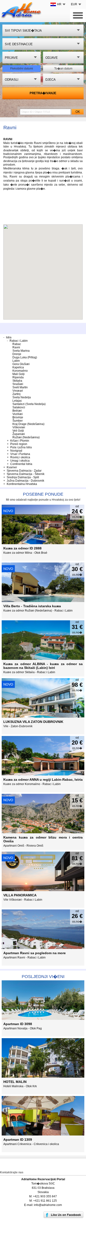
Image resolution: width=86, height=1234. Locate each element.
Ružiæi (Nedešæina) (26, 437)
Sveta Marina (21, 350)
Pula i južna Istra (21, 447)
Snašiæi (17, 384)
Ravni (16, 347)
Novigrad (16, 450)
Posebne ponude (43, 494)
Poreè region (18, 444)
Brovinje (17, 417)
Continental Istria (21, 464)
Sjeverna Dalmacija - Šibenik (25, 474)
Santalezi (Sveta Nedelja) (29, 404)
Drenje (16, 354)
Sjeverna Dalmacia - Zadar (24, 470)
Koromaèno (20, 370)
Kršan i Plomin (19, 440)
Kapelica (18, 367)
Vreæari (17, 390)
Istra (8, 337)
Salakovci (18, 407)
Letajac (17, 400)
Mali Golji (18, 374)
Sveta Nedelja (21, 397)
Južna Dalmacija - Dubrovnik (25, 480)
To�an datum (63, 68)
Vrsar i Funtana (20, 454)
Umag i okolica (20, 460)
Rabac (16, 344)
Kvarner (12, 467)
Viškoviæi (18, 427)
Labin (16, 360)
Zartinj (16, 394)
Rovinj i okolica (20, 457)
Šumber (17, 420)
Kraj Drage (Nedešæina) (28, 424)
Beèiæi (17, 410)
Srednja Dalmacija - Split (23, 477)
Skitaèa (17, 380)
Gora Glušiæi (21, 364)
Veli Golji (18, 430)
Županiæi (18, 434)
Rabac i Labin (19, 340)
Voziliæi (17, 414)
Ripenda (18, 377)
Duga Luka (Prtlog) (24, 357)
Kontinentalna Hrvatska (22, 484)
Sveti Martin (20, 387)
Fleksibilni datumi (21, 68)
